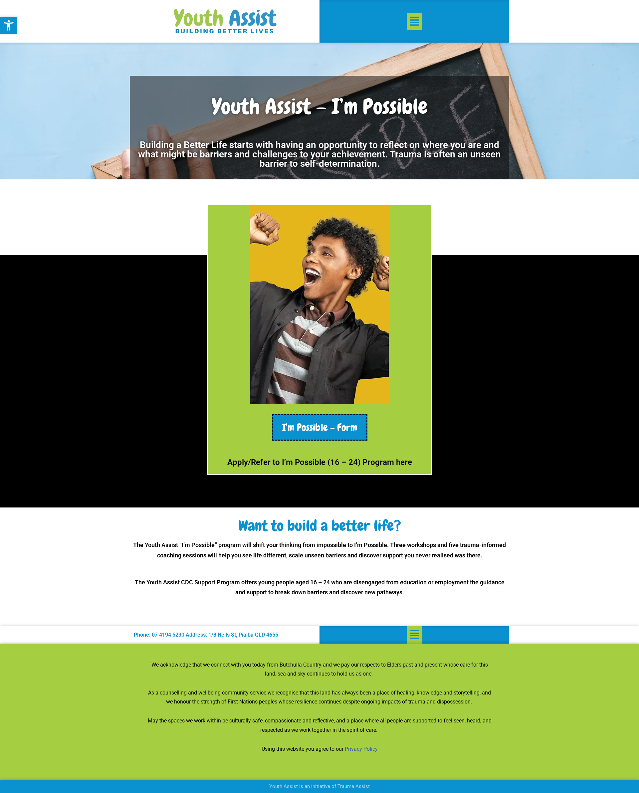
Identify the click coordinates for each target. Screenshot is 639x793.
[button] (8, 25)
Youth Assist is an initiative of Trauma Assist (319, 786)
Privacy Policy (361, 749)
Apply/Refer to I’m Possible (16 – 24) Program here (319, 462)
